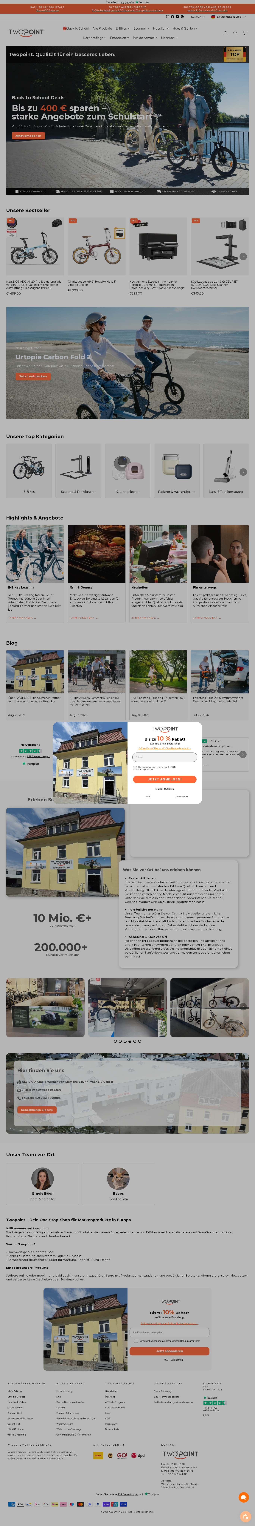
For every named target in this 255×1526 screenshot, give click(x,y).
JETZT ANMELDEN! (165, 779)
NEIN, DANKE (165, 788)
